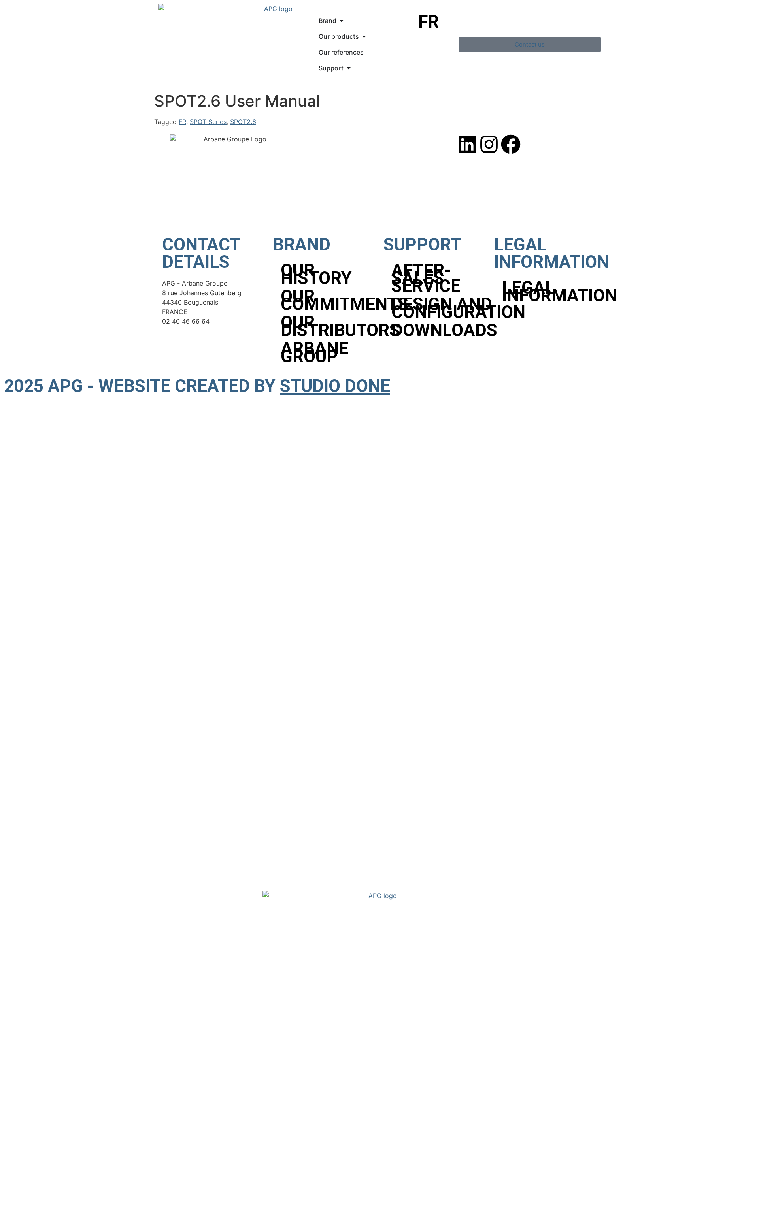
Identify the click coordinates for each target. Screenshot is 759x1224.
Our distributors (328, 326)
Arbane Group (315, 352)
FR (182, 122)
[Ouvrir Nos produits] (364, 36)
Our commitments (328, 300)
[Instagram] (489, 144)
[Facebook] (511, 144)
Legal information (549, 292)
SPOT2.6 (243, 122)
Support (182, 1046)
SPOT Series (208, 122)
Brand (177, 999)
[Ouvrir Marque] (341, 20)
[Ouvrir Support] (349, 68)
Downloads (438, 330)
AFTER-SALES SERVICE (426, 278)
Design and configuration (438, 308)
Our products (191, 1015)
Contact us (188, 1062)
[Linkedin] (467, 144)
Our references (195, 1031)
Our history (316, 274)
